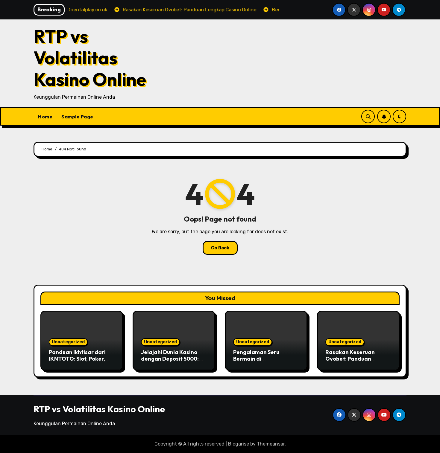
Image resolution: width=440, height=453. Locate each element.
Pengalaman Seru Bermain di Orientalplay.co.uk (257, 358)
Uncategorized (68, 341)
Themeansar (271, 444)
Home (45, 117)
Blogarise (238, 444)
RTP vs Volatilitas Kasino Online (90, 58)
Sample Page (77, 117)
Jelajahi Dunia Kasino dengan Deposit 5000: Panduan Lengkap (170, 358)
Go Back (220, 248)
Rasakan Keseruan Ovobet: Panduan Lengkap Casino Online (355, 358)
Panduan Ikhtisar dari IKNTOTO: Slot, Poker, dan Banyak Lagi (77, 358)
